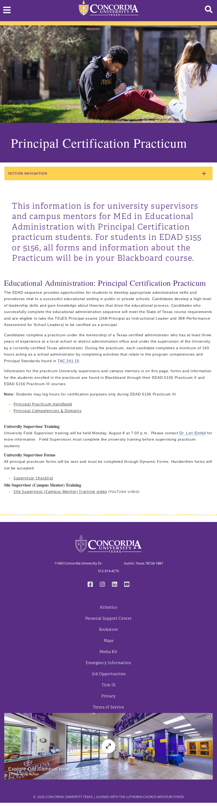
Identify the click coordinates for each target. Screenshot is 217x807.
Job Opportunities (109, 674)
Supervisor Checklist (33, 478)
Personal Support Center (108, 618)
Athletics (108, 607)
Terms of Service (108, 707)
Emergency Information (108, 663)
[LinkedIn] (114, 584)
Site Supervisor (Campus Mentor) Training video (60, 491)
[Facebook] (90, 584)
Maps (109, 640)
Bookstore (108, 629)
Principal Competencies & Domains (47, 410)
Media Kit (108, 652)
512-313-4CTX (108, 571)
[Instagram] (102, 584)
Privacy (108, 696)
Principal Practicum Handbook (42, 404)
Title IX (109, 685)
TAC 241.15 (68, 361)
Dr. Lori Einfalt (192, 433)
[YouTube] (127, 584)
